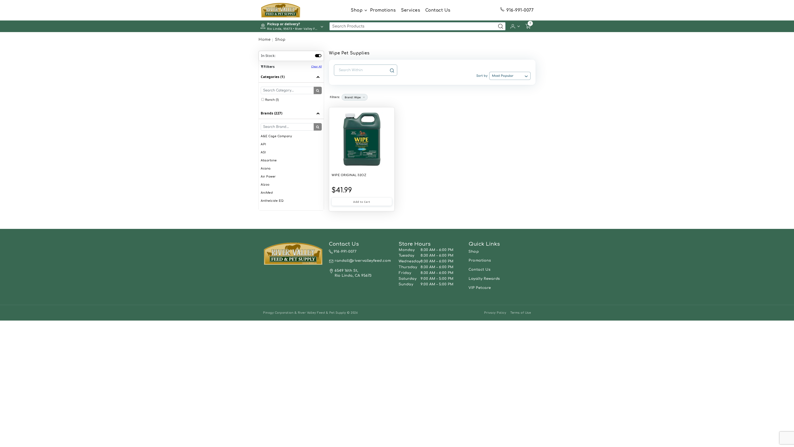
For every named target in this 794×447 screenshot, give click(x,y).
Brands (271, 113)
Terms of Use (520, 312)
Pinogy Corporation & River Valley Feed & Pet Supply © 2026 (310, 312)
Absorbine (269, 160)
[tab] (291, 89)
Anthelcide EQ (272, 200)
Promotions (383, 10)
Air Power (268, 176)
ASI (263, 152)
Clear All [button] (316, 66)
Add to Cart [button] (361, 202)
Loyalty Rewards (484, 279)
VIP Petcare (480, 288)
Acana (266, 168)
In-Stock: (268, 55)
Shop (356, 10)
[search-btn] (318, 90)
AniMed (267, 192)
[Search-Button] (500, 26)
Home (264, 39)
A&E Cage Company (276, 136)
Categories (273, 76)
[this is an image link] (293, 253)
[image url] (281, 10)
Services (410, 10)
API (263, 144)
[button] (515, 26)
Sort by (482, 75)
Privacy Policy (495, 312)
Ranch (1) (272, 99)
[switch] (318, 55)
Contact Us (438, 10)
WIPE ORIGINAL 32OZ (349, 175)
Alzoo (265, 184)
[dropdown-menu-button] (366, 10)
